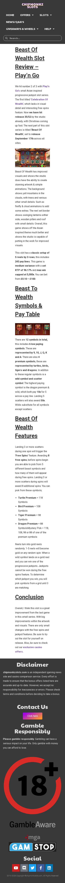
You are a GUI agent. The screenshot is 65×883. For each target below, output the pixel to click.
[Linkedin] (49, 868)
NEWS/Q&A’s (15, 22)
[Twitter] (32, 868)
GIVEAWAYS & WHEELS (20, 29)
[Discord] (24, 868)
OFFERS (25, 15)
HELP (47, 29)
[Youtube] (16, 868)
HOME (10, 15)
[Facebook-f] (41, 868)
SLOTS (44, 15)
